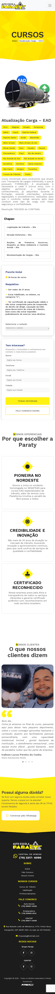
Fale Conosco (27, 872)
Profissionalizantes (27, 894)
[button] (22, 762)
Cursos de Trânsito (27, 887)
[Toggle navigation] (49, 5)
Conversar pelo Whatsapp (23, 815)
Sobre (27, 869)
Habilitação (27, 890)
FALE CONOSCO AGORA (28, 411)
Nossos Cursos (27, 876)
